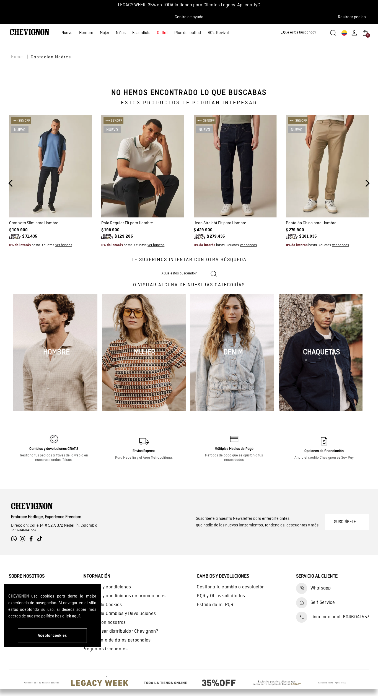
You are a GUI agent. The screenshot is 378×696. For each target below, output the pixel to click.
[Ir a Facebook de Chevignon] (32, 539)
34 (332, 201)
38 (351, 201)
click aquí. (71, 616)
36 (342, 201)
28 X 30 (210, 201)
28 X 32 (226, 201)
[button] (353, 17)
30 (313, 201)
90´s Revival (218, 33)
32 (323, 201)
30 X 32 (260, 201)
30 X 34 (210, 209)
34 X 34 (243, 215)
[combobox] (308, 33)
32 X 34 (260, 209)
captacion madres (51, 57)
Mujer (104, 33)
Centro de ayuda (189, 17)
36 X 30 (260, 215)
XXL (71, 201)
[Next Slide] (367, 183)
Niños (121, 33)
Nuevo (67, 33)
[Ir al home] (29, 32)
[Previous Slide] (11, 183)
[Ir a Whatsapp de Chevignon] (15, 539)
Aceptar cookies (52, 635)
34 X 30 (210, 215)
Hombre (86, 33)
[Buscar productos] (333, 33)
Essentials (141, 33)
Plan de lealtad (187, 33)
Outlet (162, 33)
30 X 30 (243, 201)
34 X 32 (226, 215)
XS (28, 201)
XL (61, 201)
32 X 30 (226, 209)
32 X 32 (243, 209)
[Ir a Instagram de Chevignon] (24, 539)
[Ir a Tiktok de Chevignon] (41, 539)
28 (303, 201)
